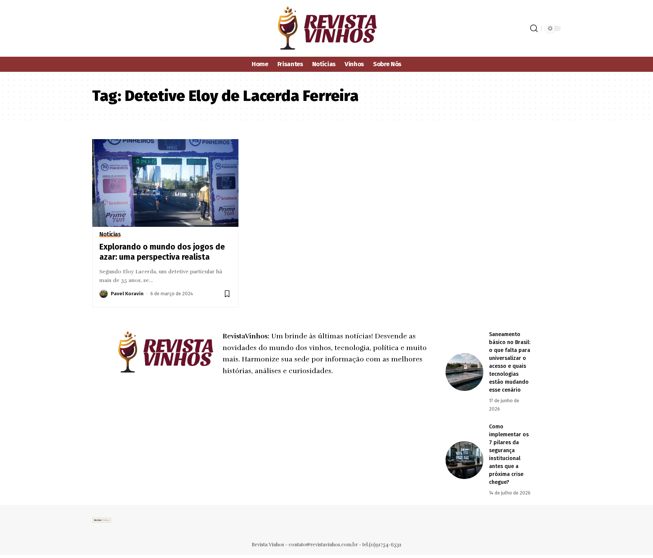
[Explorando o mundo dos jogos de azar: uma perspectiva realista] (165, 183)
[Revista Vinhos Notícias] (326, 28)
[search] (534, 28)
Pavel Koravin (127, 293)
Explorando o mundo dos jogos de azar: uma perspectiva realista (162, 252)
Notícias (110, 234)
